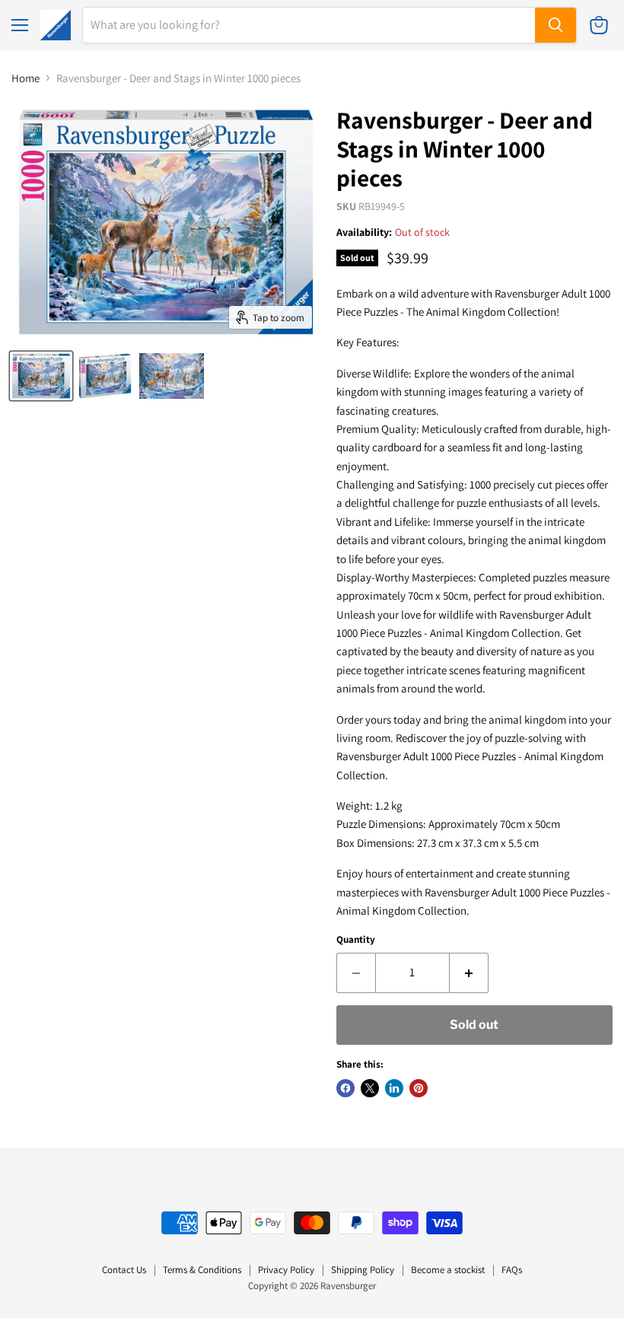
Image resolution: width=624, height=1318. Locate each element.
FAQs (511, 1269)
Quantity (355, 939)
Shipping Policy (362, 1269)
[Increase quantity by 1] (469, 972)
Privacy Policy (286, 1269)
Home (25, 78)
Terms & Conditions (202, 1269)
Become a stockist (448, 1269)
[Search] (555, 25)
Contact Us (124, 1269)
